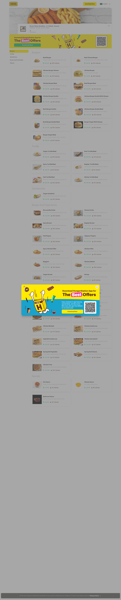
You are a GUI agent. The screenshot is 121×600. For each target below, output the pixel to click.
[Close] (97, 287)
